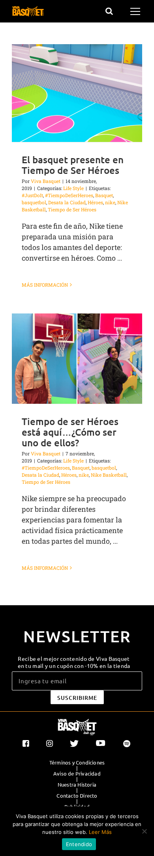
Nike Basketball (109, 475)
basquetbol (34, 202)
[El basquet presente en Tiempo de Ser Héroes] (77, 93)
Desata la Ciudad (67, 202)
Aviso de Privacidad (77, 773)
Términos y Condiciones (77, 762)
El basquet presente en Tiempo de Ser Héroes (73, 164)
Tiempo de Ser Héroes (72, 209)
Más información (45, 285)
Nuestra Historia (77, 784)
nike (110, 202)
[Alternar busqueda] (109, 11)
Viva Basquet (45, 181)
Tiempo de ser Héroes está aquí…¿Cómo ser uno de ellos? (70, 432)
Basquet (104, 195)
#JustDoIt (32, 195)
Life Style (73, 188)
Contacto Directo (76, 795)
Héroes (95, 202)
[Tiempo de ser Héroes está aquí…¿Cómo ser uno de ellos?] (77, 358)
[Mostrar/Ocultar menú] (136, 11)
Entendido (79, 844)
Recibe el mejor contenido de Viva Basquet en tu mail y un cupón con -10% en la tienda (74, 662)
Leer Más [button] (100, 832)
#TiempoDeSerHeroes (69, 195)
